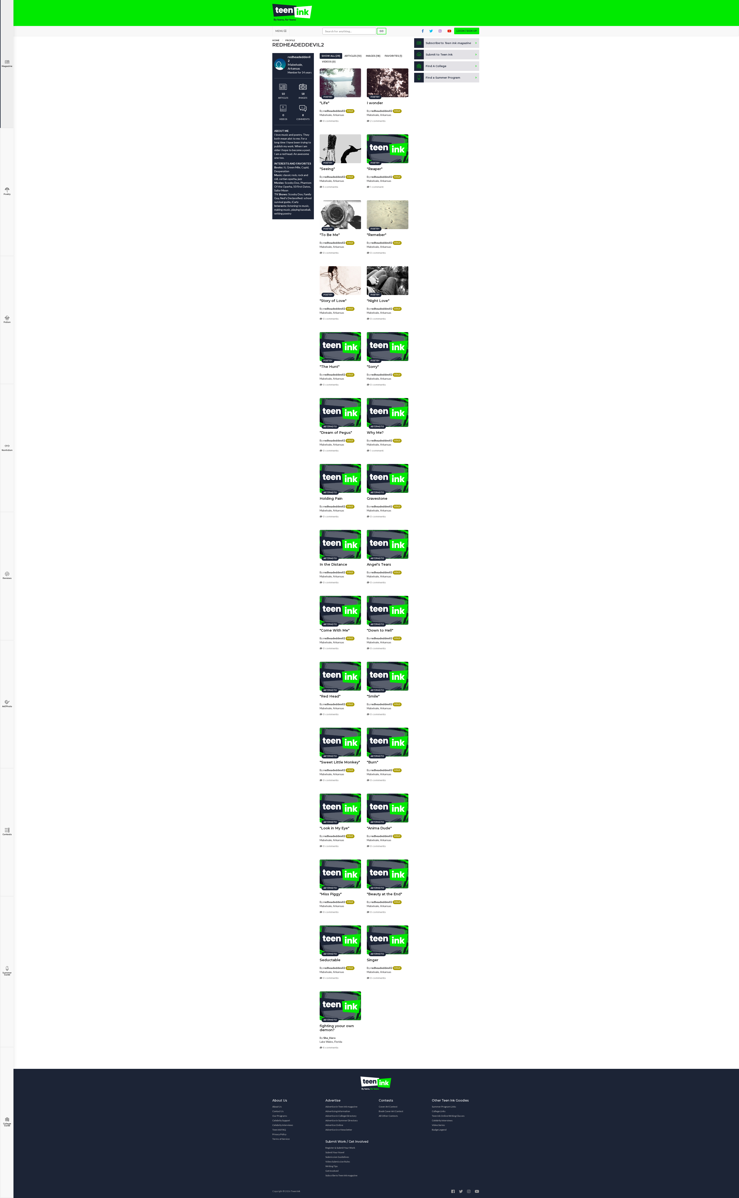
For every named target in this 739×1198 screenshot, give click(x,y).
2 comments (377, 121)
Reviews (7, 578)
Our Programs (279, 1115)
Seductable (330, 960)
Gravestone (377, 498)
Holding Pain (331, 498)
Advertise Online (334, 1125)
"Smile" (373, 696)
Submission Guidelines (337, 1157)
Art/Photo (7, 706)
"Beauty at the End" (384, 894)
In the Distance (333, 564)
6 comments (330, 1047)
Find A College (436, 66)
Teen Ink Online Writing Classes (448, 1115)
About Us (277, 1106)
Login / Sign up (466, 30)
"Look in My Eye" (334, 828)
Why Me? (375, 433)
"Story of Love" (333, 301)
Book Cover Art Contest (391, 1111)
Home (275, 40)
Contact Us (278, 1111)
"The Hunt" (329, 367)
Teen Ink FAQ (279, 1129)
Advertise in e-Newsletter (338, 1129)
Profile (290, 40)
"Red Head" (330, 696)
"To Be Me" (330, 235)
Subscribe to (448, 43)
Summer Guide (7, 974)
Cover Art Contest (388, 1106)
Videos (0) (329, 61)
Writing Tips (331, 1166)
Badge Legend (439, 1129)
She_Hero (329, 1037)
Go (382, 31)
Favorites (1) (393, 55)
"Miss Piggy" (331, 894)
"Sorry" (373, 367)
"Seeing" (327, 169)
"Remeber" (376, 235)
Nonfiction (7, 450)
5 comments (330, 186)
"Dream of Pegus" (336, 433)
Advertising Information (337, 1111)
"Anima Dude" (379, 828)
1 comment (377, 186)
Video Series (438, 1125)
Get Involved (332, 1170)
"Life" (324, 103)
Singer (372, 960)
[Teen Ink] (296, 12)
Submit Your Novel (334, 1152)
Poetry (7, 194)
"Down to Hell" (380, 630)
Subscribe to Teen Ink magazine (341, 1175)
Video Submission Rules (337, 1161)
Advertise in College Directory (340, 1115)
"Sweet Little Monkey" (340, 762)
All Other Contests (388, 1115)
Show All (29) (331, 55)
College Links (439, 1111)
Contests (7, 834)
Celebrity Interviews (282, 1125)
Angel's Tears (379, 564)
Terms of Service (281, 1138)
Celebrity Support (281, 1120)
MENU (279, 30)
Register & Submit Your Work (340, 1147)
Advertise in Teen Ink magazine (341, 1106)
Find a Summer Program (443, 77)
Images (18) (373, 55)
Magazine (7, 66)
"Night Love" (378, 301)
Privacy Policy (279, 1134)
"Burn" (372, 762)
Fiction (7, 322)
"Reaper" (374, 169)
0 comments (330, 121)
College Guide (7, 1124)
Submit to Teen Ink (439, 54)
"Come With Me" (334, 630)
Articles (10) (353, 55)
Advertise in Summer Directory (341, 1120)
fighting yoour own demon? (337, 1028)
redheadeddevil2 (334, 110)
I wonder (375, 103)
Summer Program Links (444, 1106)
